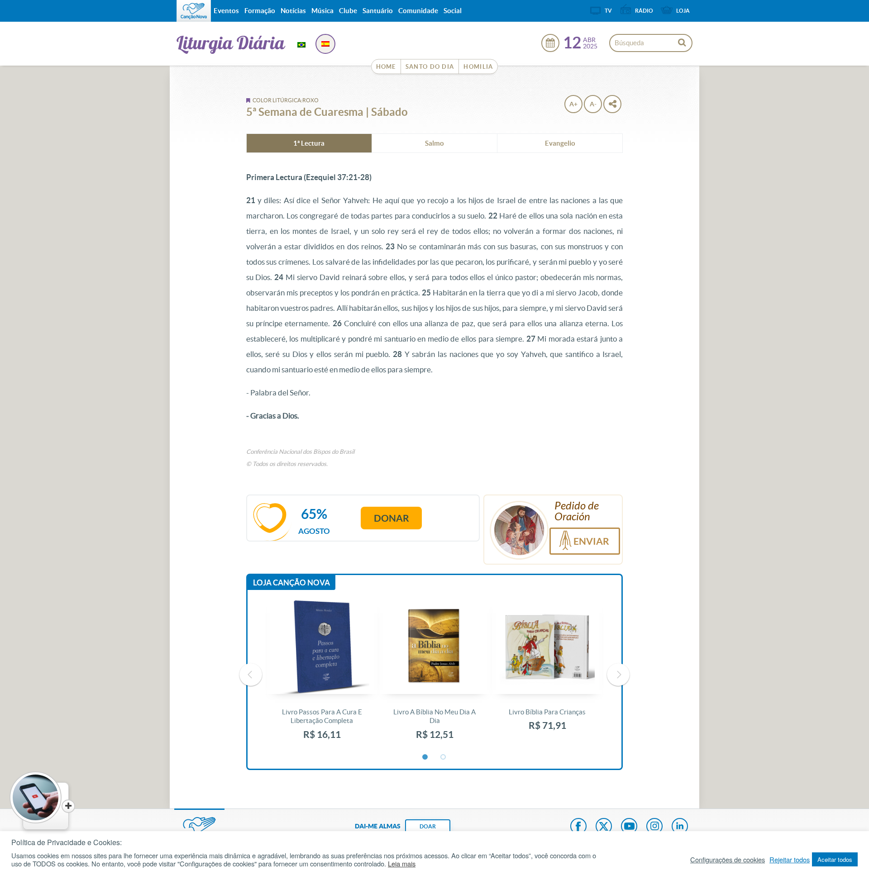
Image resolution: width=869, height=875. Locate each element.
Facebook (578, 827)
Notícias (293, 10)
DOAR (428, 826)
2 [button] (443, 757)
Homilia (478, 66)
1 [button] (425, 757)
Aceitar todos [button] (834, 859)
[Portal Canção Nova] (194, 11)
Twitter (604, 827)
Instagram (654, 827)
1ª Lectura (309, 143)
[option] (322, 675)
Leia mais (401, 864)
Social (453, 10)
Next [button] (618, 674)
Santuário (378, 10)
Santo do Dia (430, 66)
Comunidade (418, 10)
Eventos (226, 10)
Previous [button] (250, 674)
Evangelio (560, 143)
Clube (348, 10)
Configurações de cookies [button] (727, 860)
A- (593, 104)
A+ (573, 104)
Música (322, 10)
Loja (683, 11)
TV (608, 11)
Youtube (629, 827)
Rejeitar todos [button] (789, 860)
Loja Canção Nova (291, 582)
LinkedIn (680, 827)
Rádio (644, 11)
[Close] (68, 806)
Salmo (434, 143)
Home (386, 66)
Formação (259, 10)
